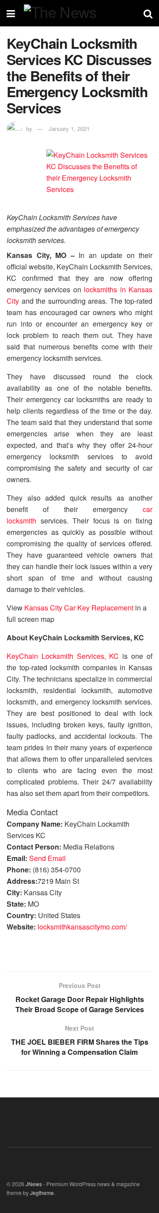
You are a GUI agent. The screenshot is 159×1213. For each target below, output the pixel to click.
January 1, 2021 (69, 128)
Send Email (47, 858)
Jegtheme (42, 1192)
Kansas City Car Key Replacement (78, 608)
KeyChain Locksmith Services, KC (63, 656)
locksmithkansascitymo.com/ (82, 927)
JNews (34, 1184)
